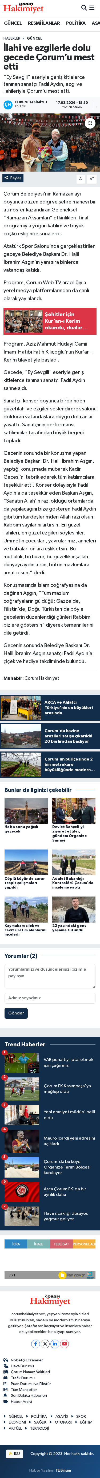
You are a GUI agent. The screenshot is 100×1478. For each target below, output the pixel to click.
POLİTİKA (76, 23)
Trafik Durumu (23, 1378)
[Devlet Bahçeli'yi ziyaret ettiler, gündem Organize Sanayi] (73, 811)
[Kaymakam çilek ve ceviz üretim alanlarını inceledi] (26, 909)
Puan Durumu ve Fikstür (31, 1384)
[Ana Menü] (91, 8)
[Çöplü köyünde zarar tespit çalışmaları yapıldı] (26, 862)
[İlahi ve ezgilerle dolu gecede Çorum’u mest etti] (50, 142)
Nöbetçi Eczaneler (27, 1360)
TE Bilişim (63, 1470)
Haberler (11, 38)
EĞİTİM (86, 1422)
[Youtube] (64, 1344)
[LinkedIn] (54, 1344)
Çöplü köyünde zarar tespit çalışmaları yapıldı (25, 883)
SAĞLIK (40, 1422)
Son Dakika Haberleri (29, 1396)
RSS (17, 1454)
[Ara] (84, 8)
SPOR (81, 1416)
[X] (45, 1344)
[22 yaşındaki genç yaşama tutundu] (73, 909)
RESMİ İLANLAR (44, 23)
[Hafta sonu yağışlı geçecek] (26, 811)
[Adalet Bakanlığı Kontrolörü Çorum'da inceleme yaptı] (73, 862)
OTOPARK (63, 1422)
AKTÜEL (15, 1428)
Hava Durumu (22, 1366)
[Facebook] (35, 1344)
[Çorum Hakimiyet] (23, 8)
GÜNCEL (13, 23)
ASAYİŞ (61, 1416)
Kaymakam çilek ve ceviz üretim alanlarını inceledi (25, 930)
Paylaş (15, 178)
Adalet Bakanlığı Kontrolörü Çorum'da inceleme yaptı (72, 883)
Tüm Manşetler (24, 1390)
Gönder (16, 1013)
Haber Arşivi (21, 1402)
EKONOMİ (17, 1422)
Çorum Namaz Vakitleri (30, 1372)
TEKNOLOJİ (39, 1428)
